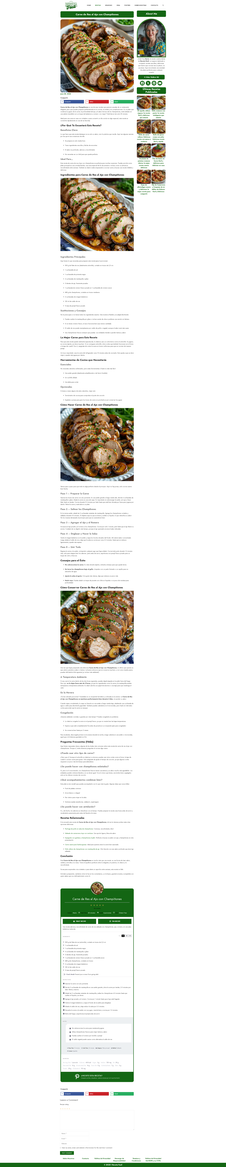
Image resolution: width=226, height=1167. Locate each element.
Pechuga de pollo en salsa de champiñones (79, 829)
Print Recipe (81, 921)
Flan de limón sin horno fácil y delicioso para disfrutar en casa (158, 162)
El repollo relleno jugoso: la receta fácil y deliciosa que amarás (144, 114)
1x (123, 936)
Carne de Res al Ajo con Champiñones (97, 14)
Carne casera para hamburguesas (75, 845)
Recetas (98, 5)
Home (89, 5)
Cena (118, 5)
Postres (127, 5)
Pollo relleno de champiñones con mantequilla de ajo (82, 849)
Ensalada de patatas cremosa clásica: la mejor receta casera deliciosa (144, 163)
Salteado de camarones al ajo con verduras (79, 833)
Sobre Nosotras (140, 5)
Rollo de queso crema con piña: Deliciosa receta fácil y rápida (158, 138)
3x (130, 936)
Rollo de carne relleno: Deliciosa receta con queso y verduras (144, 138)
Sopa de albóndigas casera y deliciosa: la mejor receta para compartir (144, 189)
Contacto (154, 5)
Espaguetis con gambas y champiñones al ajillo (80, 838)
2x (126, 936)
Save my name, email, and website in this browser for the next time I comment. (87, 1148)
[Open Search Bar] (163, 5)
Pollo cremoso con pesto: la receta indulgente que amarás (158, 114)
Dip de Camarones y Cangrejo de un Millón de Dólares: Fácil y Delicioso (158, 188)
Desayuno (108, 5)
